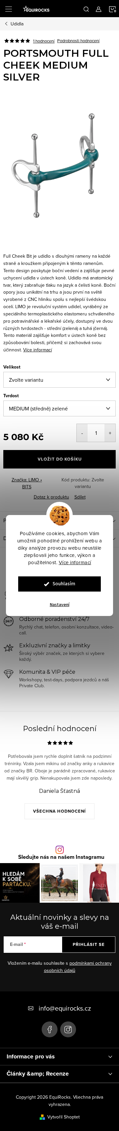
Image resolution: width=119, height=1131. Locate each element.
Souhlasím (64, 583)
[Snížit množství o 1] (82, 433)
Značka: (27, 483)
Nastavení (59, 604)
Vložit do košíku (60, 459)
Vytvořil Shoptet (63, 1117)
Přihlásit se (89, 944)
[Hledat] (86, 8)
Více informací (75, 562)
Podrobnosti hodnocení (78, 41)
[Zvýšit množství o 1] (109, 433)
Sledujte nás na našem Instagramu (61, 857)
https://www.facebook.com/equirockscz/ (50, 1029)
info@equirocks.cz (65, 1008)
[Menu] (8, 8)
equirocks (68, 1029)
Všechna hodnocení (59, 811)
